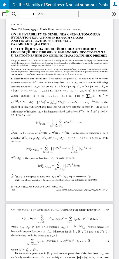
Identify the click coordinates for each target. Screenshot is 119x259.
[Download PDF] (114, 4)
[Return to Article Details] (4, 4)
